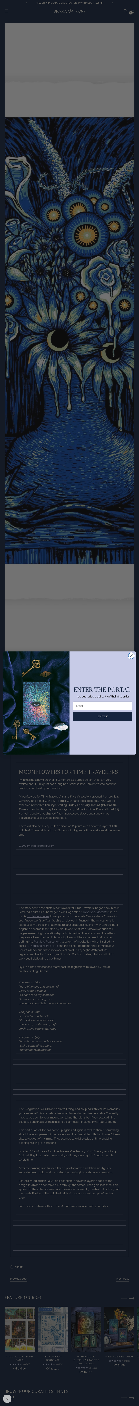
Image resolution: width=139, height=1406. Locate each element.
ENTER (102, 716)
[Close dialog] (131, 656)
